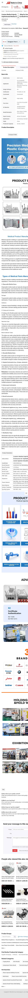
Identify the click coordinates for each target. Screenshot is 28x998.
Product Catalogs (23, 936)
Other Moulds (16, 961)
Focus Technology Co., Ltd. (19, 992)
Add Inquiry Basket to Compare (10, 62)
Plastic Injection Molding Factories (11, 972)
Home (3, 11)
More (3, 986)
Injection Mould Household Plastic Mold (12, 980)
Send (15, 850)
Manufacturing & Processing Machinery (14, 11)
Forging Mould (6, 961)
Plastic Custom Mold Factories (19, 976)
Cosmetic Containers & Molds (9, 942)
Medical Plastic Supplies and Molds (10, 939)
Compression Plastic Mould (9, 965)
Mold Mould (5, 976)
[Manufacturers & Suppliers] (14, 2)
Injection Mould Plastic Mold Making (11, 983)
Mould (25, 11)
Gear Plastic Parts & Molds (8, 945)
